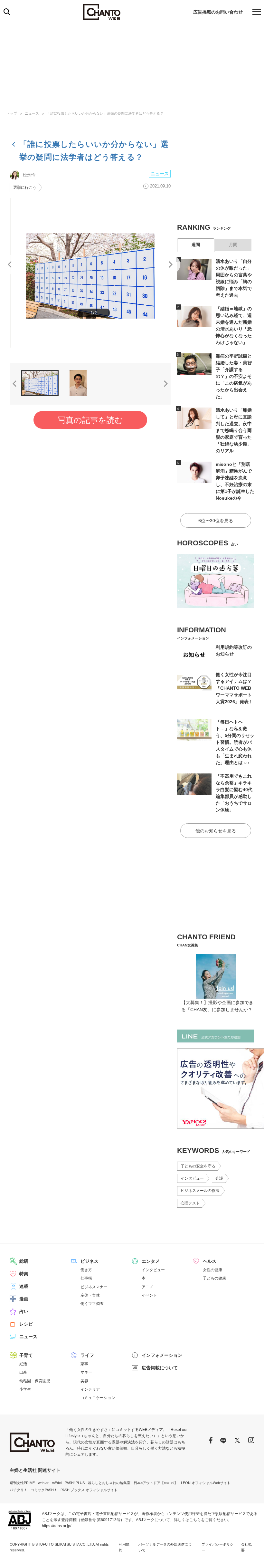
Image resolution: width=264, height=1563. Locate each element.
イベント (149, 1295)
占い (23, 1311)
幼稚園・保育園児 (34, 1381)
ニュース (32, 113)
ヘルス (209, 1261)
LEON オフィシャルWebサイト (206, 1483)
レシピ (26, 1324)
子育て (26, 1355)
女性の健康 (212, 1270)
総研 (23, 1261)
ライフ (87, 1355)
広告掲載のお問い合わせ (218, 11)
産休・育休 (90, 1295)
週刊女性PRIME (22, 1483)
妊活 (23, 1364)
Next (170, 264)
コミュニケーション (97, 1397)
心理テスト (190, 1203)
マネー (86, 1372)
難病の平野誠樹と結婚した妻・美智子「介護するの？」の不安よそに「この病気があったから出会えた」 (234, 376)
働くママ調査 (92, 1303)
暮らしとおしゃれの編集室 (109, 1483)
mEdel (56, 1483)
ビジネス (89, 1261)
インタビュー (192, 1178)
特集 (23, 1273)
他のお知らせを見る (215, 830)
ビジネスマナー (94, 1287)
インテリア (90, 1389)
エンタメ (151, 1261)
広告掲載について (160, 1367)
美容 (84, 1381)
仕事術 (86, 1278)
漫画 (23, 1298)
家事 (84, 1364)
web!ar (43, 1483)
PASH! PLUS (75, 1483)
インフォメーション (162, 1355)
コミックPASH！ (44, 1490)
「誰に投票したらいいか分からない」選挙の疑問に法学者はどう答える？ (105, 113)
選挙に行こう (24, 187)
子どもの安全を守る (198, 1166)
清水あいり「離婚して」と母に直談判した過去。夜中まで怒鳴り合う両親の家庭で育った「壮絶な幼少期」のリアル (234, 430)
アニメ (147, 1287)
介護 (219, 1178)
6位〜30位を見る (215, 520)
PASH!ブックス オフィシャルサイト (89, 1490)
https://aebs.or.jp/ (56, 1526)
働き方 (86, 1270)
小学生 (25, 1389)
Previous (9, 264)
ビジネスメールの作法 (200, 1190)
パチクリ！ (18, 1490)
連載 (23, 1286)
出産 (23, 1372)
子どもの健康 (214, 1278)
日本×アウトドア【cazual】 (156, 1483)
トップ (11, 113)
